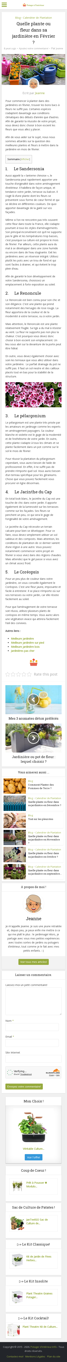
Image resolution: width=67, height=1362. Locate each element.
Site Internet (12, 1052)
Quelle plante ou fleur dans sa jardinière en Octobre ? (43, 855)
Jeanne (59, 48)
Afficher (25, 159)
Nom (9, 1020)
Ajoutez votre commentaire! (33, 48)
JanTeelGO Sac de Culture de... (37, 1221)
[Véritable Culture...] (33, 1126)
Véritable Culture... (33, 1148)
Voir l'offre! (33, 1157)
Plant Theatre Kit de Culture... (40, 1326)
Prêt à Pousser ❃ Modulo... (36, 1184)
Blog (18, 17)
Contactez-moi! (15, 1356)
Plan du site (53, 1356)
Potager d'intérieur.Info (44, 1347)
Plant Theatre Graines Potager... (39, 1295)
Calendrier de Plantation (37, 17)
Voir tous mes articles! (33, 962)
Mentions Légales (35, 1356)
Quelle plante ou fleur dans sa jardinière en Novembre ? (44, 839)
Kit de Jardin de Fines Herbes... (38, 1258)
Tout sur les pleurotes (40, 819)
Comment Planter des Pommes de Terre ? (41, 786)
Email (9, 1036)
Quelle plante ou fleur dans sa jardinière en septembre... (45, 872)
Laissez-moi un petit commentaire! (26, 985)
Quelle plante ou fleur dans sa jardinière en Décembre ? (44, 803)
